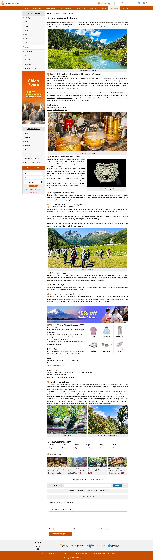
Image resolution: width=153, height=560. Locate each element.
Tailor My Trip (80, 8)
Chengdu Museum (61, 185)
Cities (27, 133)
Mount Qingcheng (84, 394)
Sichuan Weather (33, 13)
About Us (40, 553)
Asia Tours (93, 8)
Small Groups (50, 8)
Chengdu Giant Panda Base (58, 384)
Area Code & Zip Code (32, 158)
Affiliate (113, 553)
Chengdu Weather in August (56, 107)
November (28, 60)
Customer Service (99, 553)
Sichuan (63, 13)
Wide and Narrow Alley (64, 98)
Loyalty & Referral (81, 553)
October (27, 56)
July (26, 43)
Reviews (125, 8)
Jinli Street (51, 98)
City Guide (114, 8)
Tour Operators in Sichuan (33, 162)
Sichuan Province (33, 129)
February (28, 22)
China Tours (37, 8)
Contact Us (53, 553)
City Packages (66, 8)
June (26, 39)
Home (27, 8)
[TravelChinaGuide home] (10, 3)
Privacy (66, 553)
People (27, 141)
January (27, 18)
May (26, 34)
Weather (27, 137)
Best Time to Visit (30, 68)
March (27, 26)
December (28, 64)
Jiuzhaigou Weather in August (57, 110)
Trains (104, 8)
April (26, 30)
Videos (27, 150)
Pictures (27, 146)
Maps (26, 154)
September (28, 51)
